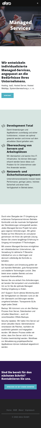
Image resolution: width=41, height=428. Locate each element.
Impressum (30, 410)
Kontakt (7, 95)
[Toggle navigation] (37, 3)
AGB (15, 410)
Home (9, 410)
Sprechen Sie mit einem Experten (20, 387)
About (20, 410)
